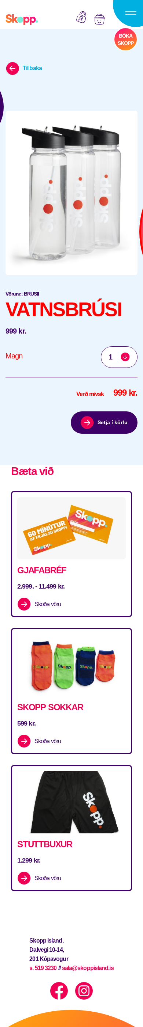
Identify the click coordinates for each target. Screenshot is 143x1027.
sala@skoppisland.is (88, 968)
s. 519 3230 (42, 968)
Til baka (32, 68)
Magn (14, 356)
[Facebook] (59, 991)
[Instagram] (84, 991)
